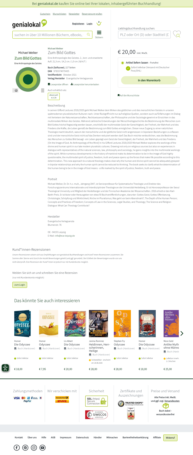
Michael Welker (55, 48)
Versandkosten (172, 400)
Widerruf (170, 437)
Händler (98, 437)
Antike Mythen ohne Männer (173, 346)
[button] (99, 35)
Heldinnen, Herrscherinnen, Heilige (99, 347)
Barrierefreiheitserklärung (135, 437)
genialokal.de (48, 3)
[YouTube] (42, 448)
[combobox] (49, 34)
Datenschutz (82, 437)
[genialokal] (29, 23)
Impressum (65, 437)
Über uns (32, 437)
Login (89, 23)
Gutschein (45, 13)
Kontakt (19, 437)
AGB (53, 437)
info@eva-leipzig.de (65, 235)
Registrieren (78, 23)
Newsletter (74, 13)
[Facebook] (16, 448)
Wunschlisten (59, 13)
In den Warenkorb (149, 80)
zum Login (19, 284)
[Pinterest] (25, 448)
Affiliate (157, 437)
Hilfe (43, 437)
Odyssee (44, 344)
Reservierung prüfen (92, 13)
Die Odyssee (22, 344)
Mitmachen (112, 437)
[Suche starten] (88, 34)
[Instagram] (34, 448)
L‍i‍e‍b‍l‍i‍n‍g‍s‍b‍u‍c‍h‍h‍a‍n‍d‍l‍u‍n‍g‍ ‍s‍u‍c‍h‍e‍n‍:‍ (136, 28)
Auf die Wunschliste (129, 95)
